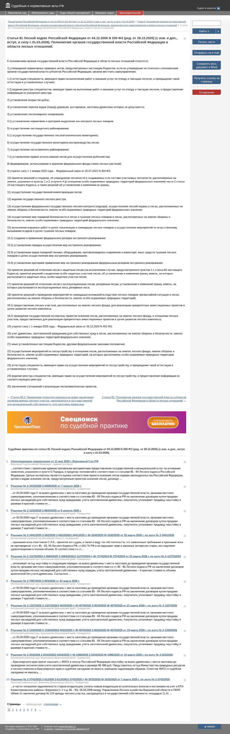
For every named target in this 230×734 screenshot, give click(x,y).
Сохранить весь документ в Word (206, 65)
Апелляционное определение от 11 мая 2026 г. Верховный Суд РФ (54, 461)
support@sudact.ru (67, 726)
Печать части (206, 41)
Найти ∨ (204, 31)
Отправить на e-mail (206, 52)
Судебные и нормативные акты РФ (37, 6)
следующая (51, 704)
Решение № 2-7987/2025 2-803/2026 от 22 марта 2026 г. (45, 580)
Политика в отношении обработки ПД (72, 729)
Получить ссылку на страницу (206, 80)
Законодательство (130, 12)
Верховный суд (17, 12)
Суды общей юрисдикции (75, 12)
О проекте (48, 729)
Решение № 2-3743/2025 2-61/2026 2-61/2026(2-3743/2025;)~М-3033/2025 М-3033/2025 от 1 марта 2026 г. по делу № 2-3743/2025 (90, 679)
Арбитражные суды (43, 12)
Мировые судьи (104, 12)
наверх (209, 726)
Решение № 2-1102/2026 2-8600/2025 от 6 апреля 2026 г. (46, 510)
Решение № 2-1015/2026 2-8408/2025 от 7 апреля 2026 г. (46, 485)
